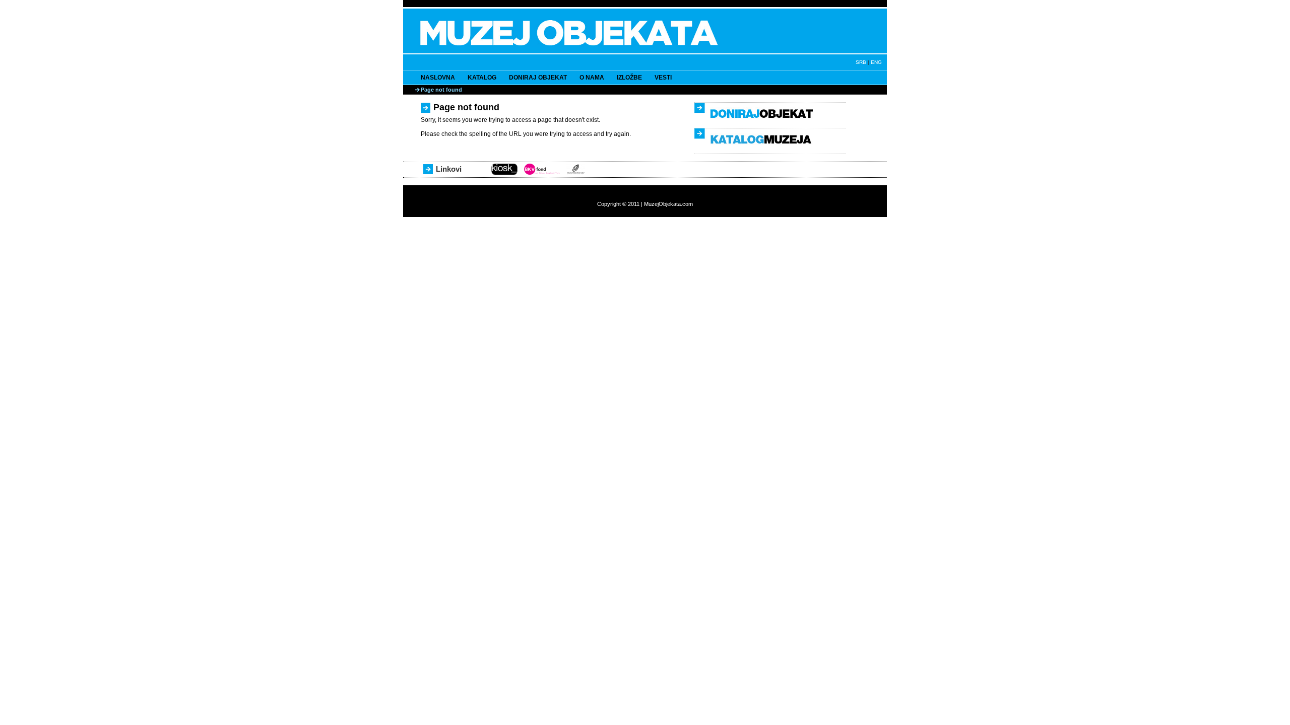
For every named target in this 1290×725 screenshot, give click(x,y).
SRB (861, 62)
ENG (876, 62)
